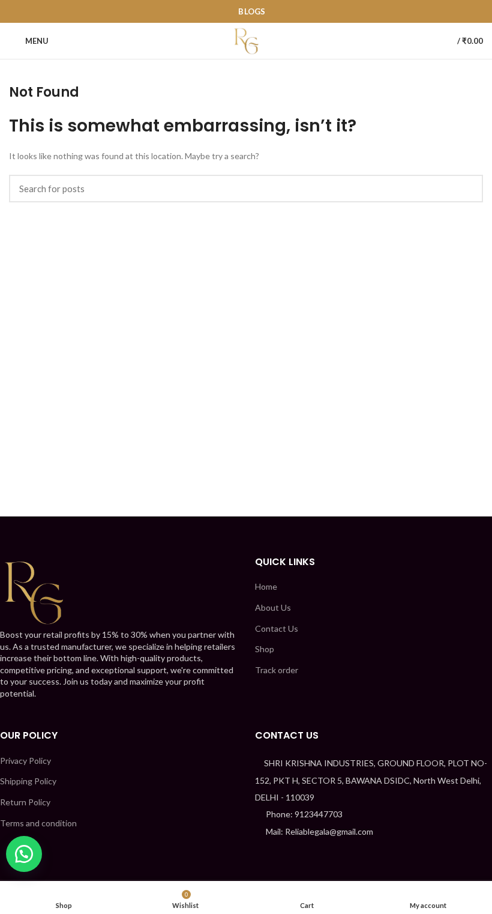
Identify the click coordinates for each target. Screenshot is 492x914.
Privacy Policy (25, 760)
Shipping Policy (28, 781)
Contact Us (276, 628)
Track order (276, 670)
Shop (264, 649)
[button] (24, 854)
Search (467, 188)
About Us (273, 607)
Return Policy (25, 802)
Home (266, 586)
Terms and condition (38, 823)
